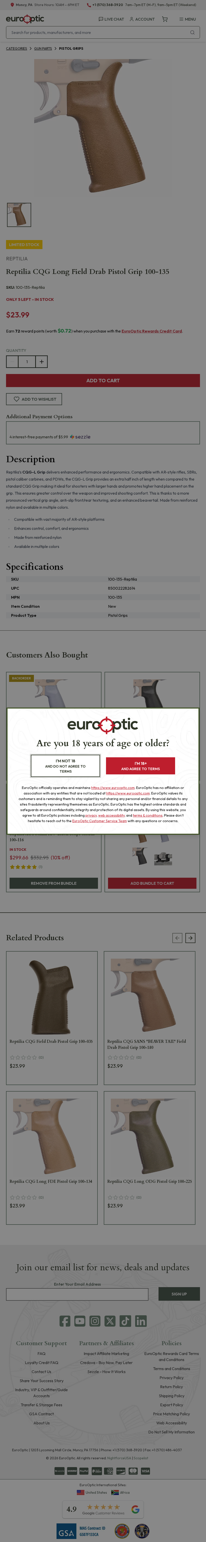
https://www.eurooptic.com (113, 787)
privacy (91, 815)
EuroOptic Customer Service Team (99, 821)
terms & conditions (148, 815)
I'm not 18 (65, 766)
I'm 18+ (140, 766)
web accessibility (111, 815)
